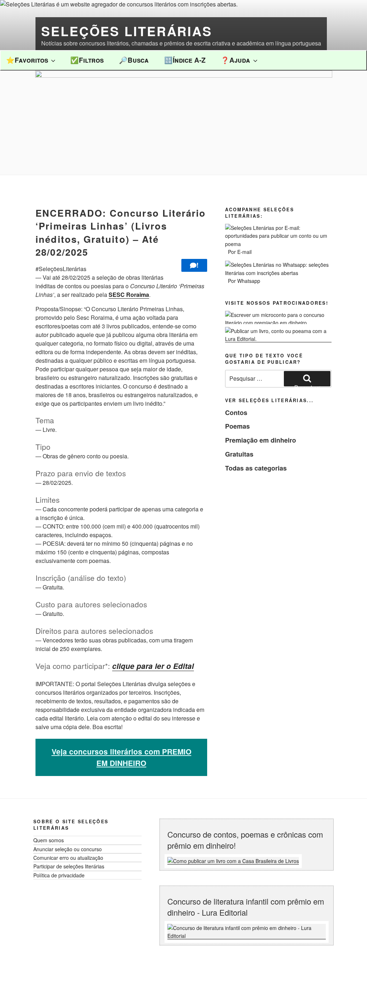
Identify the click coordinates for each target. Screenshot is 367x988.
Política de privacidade (59, 875)
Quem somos (48, 840)
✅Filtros (87, 60)
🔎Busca (134, 60)
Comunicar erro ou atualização (68, 857)
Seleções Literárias (126, 30)
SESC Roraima (129, 294)
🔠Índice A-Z (185, 60)
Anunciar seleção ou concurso (67, 849)
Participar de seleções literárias (68, 866)
